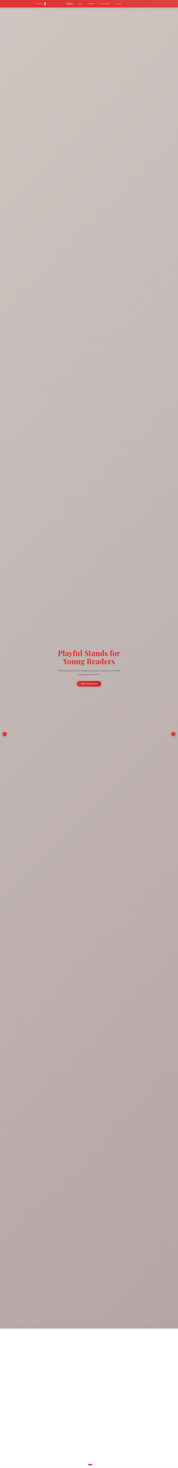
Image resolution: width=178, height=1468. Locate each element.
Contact (118, 4)
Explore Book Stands (89, 684)
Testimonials (104, 4)
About (80, 4)
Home (69, 4)
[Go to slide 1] (86, 1464)
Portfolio (91, 4)
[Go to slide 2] (90, 1464)
